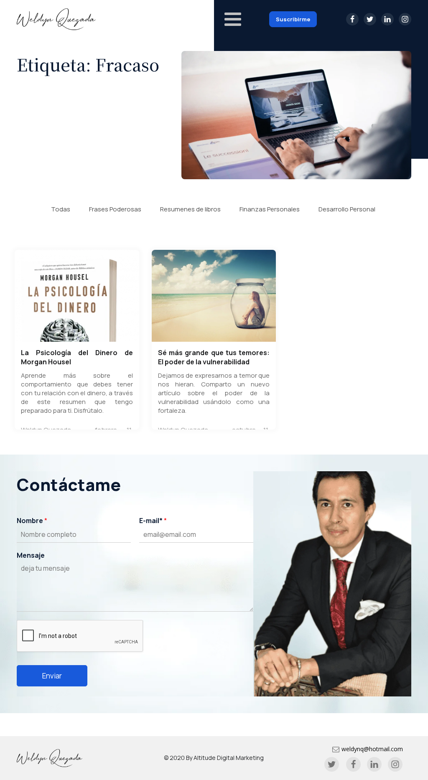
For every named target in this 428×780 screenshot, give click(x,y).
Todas (60, 209)
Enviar (52, 676)
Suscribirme (293, 19)
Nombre (32, 520)
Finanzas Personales (269, 209)
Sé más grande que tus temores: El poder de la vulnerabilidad (214, 357)
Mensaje (31, 555)
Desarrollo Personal (346, 209)
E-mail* (153, 520)
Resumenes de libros (190, 209)
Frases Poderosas (115, 209)
